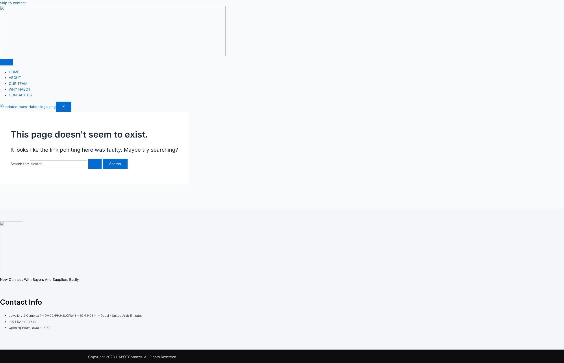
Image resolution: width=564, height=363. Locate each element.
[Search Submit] (95, 164)
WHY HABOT (19, 89)
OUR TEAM (18, 83)
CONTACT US (20, 95)
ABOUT (15, 77)
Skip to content (13, 3)
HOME (14, 72)
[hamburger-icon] (6, 62)
